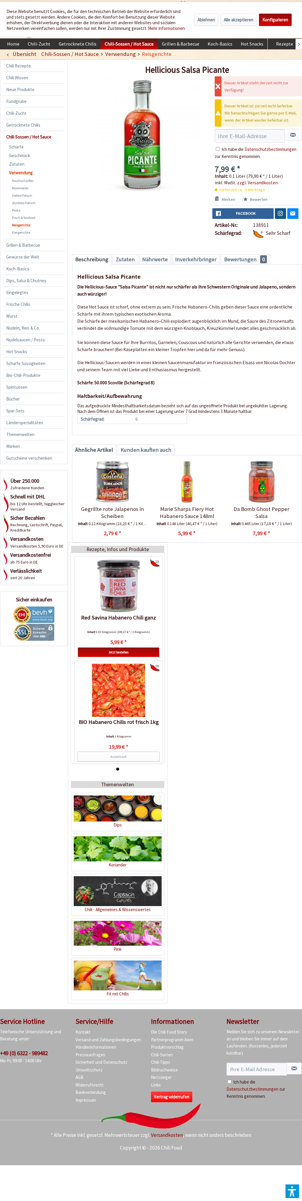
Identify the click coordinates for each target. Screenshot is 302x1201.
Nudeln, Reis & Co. (23, 328)
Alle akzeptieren (238, 19)
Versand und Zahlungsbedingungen (108, 1039)
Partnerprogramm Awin (172, 1039)
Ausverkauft (118, 757)
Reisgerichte (21, 225)
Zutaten (16, 164)
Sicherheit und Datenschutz (101, 1062)
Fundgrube (16, 101)
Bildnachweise (164, 1070)
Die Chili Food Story (169, 1032)
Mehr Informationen (166, 28)
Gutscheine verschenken (29, 458)
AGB (79, 1077)
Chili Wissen (17, 77)
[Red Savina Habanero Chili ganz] (119, 586)
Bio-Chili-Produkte (23, 375)
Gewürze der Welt (22, 257)
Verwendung (21, 172)
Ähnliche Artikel (94, 449)
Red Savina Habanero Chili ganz (118, 617)
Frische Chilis (18, 304)
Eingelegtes (17, 292)
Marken (13, 446)
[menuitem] (13, 43)
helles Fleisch (22, 195)
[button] (292, 1191)
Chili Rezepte (18, 66)
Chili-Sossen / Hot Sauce (28, 137)
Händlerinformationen (96, 1047)
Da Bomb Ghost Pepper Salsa (261, 512)
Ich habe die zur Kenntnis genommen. (255, 1089)
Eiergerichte (21, 232)
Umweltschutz (89, 1070)
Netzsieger (161, 1077)
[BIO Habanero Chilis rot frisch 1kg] (119, 690)
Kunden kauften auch (146, 449)
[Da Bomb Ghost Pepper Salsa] (261, 482)
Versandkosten (167, 1135)
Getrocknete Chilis (23, 125)
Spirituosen (16, 387)
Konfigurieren (275, 19)
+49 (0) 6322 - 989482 (24, 1053)
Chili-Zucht (16, 113)
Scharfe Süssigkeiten (25, 363)
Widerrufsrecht (90, 1085)
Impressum (86, 1100)
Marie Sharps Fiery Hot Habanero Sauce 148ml (187, 512)
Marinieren (20, 188)
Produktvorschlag (167, 1047)
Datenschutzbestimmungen (270, 149)
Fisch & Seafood (23, 217)
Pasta (16, 210)
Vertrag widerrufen (171, 1097)
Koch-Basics (17, 269)
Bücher (13, 399)
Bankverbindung (91, 1092)
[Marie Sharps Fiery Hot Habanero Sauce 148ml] (187, 482)
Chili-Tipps (160, 1062)
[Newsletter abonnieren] (294, 1068)
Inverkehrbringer (195, 259)
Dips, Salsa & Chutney (26, 280)
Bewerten (258, 199)
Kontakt (83, 1032)
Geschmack (19, 155)
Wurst (11, 316)
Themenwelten (20, 434)
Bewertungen (244, 259)
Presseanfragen (90, 1055)
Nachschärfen (23, 180)
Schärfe (16, 147)
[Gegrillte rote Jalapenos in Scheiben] (112, 482)
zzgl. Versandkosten (257, 182)
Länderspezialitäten (24, 422)
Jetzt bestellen (119, 652)
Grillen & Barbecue (23, 245)
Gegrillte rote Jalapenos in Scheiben (112, 512)
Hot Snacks (16, 351)
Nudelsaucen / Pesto (25, 340)
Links (156, 1085)
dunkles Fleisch (23, 203)
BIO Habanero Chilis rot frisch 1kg (119, 722)
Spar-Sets (15, 411)
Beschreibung (91, 259)
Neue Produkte (20, 89)
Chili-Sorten (162, 1055)
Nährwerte (155, 259)
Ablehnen (206, 19)
